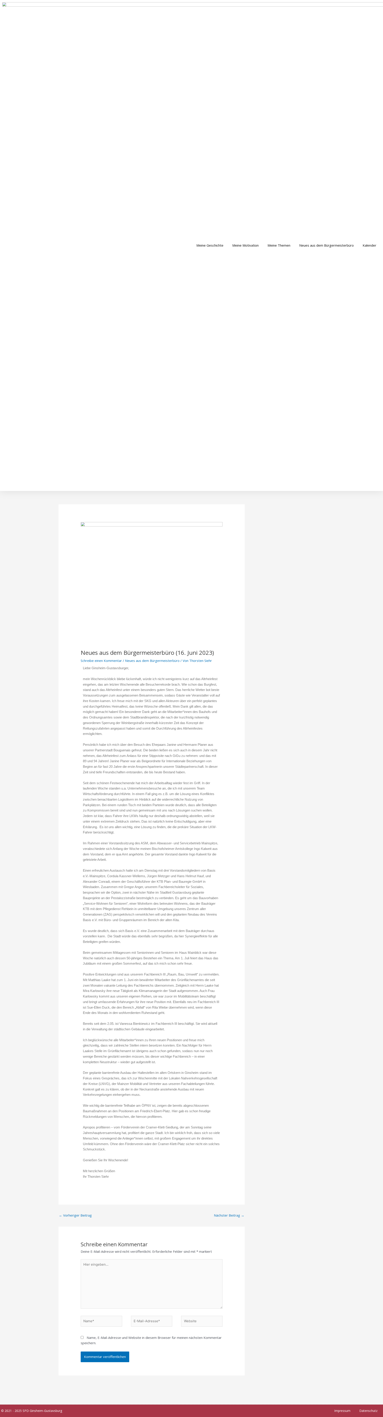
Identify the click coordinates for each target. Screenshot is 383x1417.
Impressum (342, 1411)
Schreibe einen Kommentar (101, 660)
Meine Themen (279, 245)
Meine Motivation (245, 245)
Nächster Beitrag (229, 1215)
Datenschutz (368, 1411)
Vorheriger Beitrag (75, 1215)
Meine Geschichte (209, 245)
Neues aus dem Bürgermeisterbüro (326, 245)
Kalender (369, 245)
